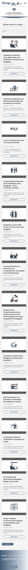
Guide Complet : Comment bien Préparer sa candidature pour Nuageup (13, 521)
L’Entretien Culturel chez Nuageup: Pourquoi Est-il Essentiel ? (13, 358)
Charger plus (8, 544)
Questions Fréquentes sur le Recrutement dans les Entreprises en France (13, 101)
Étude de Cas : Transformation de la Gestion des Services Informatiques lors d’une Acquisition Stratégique (13, 314)
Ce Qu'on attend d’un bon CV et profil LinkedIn (13, 141)
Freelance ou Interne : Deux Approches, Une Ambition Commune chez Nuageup (13, 58)
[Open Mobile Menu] (25, 3)
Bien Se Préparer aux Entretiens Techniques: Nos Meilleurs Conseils (12, 399)
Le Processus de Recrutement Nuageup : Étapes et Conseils (13, 479)
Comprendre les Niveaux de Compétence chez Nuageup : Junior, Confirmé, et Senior (13, 184)
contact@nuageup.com (9, 559)
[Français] (19, 3)
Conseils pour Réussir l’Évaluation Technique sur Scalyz (13, 439)
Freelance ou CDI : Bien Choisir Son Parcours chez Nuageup (13, 227)
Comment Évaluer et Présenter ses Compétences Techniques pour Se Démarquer (14, 269)
